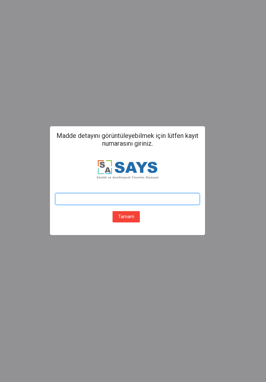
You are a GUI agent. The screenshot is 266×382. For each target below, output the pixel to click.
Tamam (126, 216)
